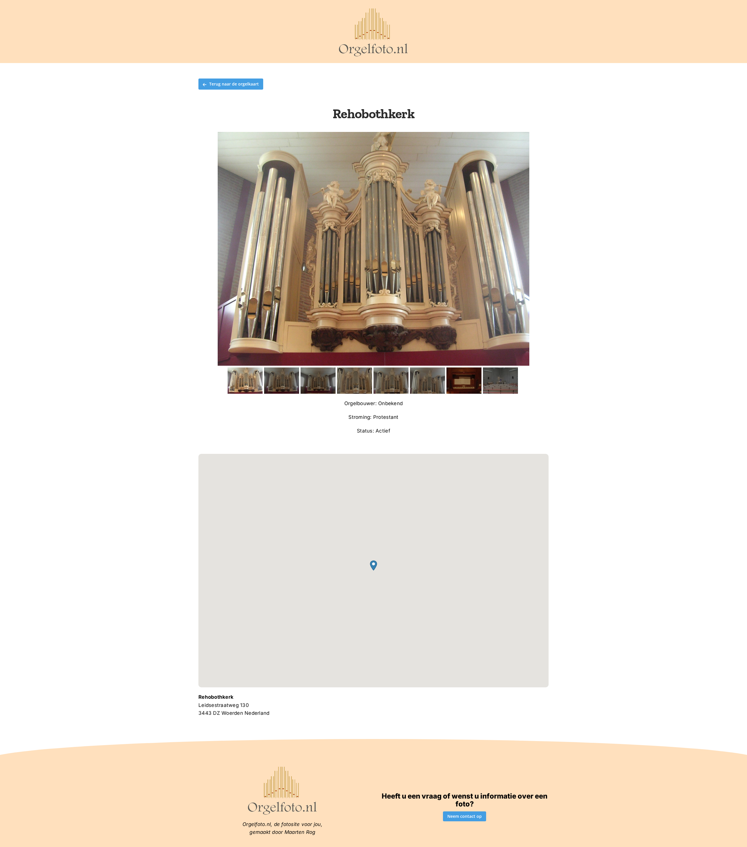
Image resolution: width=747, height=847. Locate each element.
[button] (373, 565)
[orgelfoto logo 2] (373, 10)
